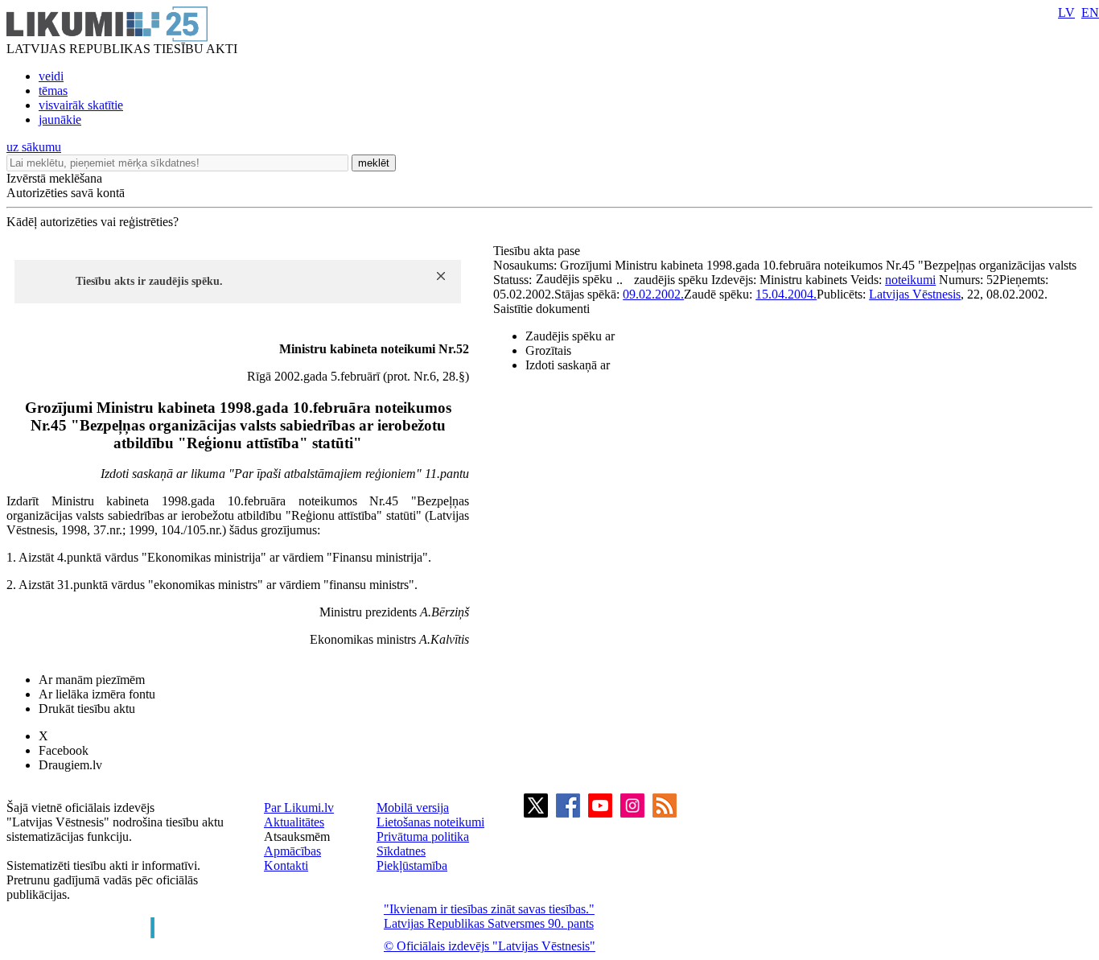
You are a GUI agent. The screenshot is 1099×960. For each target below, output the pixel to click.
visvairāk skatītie (81, 105)
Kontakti (286, 865)
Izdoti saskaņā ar (567, 365)
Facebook (63, 750)
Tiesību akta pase (538, 251)
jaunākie (60, 119)
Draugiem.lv (70, 765)
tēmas (53, 90)
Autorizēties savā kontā (65, 193)
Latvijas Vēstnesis (915, 294)
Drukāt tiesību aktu (87, 708)
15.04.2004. (786, 294)
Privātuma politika (423, 836)
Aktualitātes (294, 822)
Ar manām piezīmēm (92, 679)
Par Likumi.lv (299, 807)
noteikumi (910, 279)
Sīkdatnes (401, 851)
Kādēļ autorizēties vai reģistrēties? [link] (92, 222)
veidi (51, 76)
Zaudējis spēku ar (570, 336)
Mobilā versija (413, 807)
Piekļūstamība (412, 865)
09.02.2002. (653, 294)
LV (1066, 12)
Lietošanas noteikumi (430, 822)
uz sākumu (33, 147)
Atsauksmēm (297, 836)
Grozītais (548, 350)
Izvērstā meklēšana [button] (54, 178)
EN (1090, 12)
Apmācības (292, 851)
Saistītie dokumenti (541, 308)
